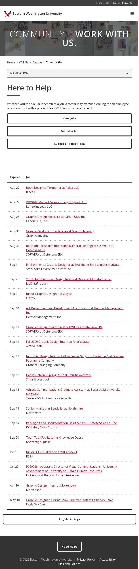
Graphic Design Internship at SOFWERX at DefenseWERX (64, 327)
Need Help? (69, 546)
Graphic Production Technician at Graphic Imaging (60, 231)
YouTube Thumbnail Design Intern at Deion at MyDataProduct (68, 279)
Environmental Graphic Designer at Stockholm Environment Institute (72, 265)
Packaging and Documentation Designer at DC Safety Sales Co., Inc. (71, 423)
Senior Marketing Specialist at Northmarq (54, 408)
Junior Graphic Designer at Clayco (49, 294)
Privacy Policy (86, 560)
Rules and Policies (68, 564)
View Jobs (69, 118)
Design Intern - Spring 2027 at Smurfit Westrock (58, 375)
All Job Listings (69, 519)
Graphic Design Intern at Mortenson (51, 485)
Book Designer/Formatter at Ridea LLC (52, 188)
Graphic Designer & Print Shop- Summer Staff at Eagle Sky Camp (69, 500)
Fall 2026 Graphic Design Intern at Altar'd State (57, 342)
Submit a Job (70, 131)
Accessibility (108, 560)
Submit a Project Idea (69, 143)
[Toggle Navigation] (132, 13)
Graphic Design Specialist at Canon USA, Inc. (56, 217)
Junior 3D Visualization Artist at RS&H (51, 452)
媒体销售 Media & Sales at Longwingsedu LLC (56, 202)
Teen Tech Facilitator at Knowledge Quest (54, 438)
